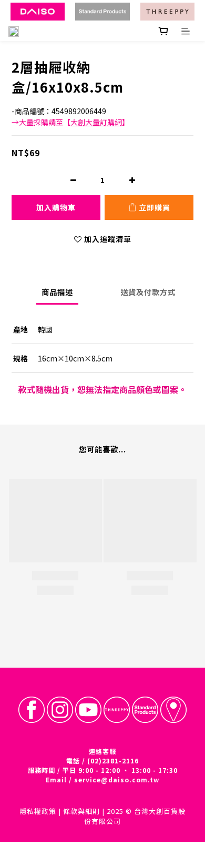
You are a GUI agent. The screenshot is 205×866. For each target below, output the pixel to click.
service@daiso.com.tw (116, 779)
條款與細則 (81, 811)
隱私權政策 (37, 811)
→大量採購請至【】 (70, 122)
